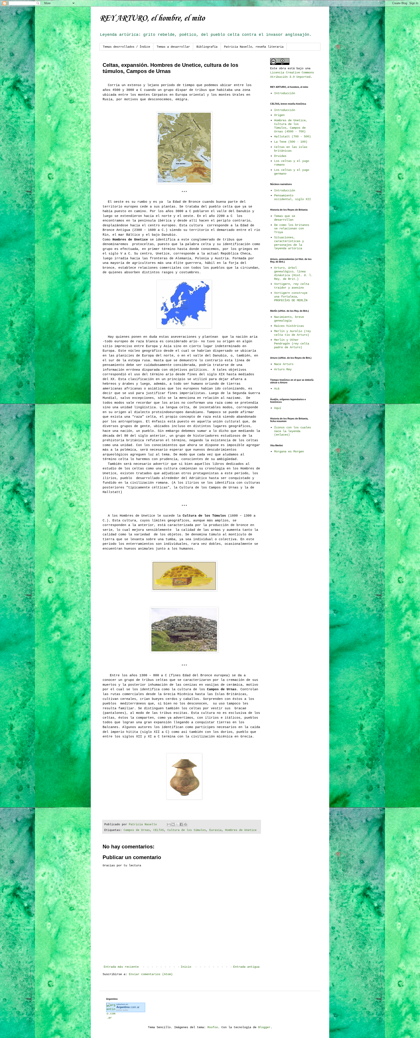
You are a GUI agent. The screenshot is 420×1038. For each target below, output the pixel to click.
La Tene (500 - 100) (290, 142)
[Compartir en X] (177, 824)
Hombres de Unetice (241, 830)
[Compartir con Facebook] (181, 824)
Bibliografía (206, 46)
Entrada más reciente (121, 967)
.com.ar (127, 1007)
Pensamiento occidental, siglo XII (292, 197)
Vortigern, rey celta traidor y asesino (291, 285)
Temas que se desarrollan (284, 217)
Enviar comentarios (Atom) (151, 974)
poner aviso (122, 1010)
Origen (279, 115)
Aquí (277, 408)
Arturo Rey (283, 369)
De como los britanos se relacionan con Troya (291, 228)
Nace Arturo (283, 364)
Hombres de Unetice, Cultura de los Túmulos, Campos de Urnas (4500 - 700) (290, 126)
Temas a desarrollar (173, 46)
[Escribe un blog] (173, 824)
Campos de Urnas (137, 830)
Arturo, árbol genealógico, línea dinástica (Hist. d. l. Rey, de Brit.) (293, 273)
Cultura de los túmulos (186, 830)
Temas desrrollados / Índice (126, 46)
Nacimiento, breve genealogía (289, 318)
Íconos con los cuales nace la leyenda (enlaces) (292, 431)
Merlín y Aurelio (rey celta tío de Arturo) (292, 333)
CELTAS (158, 830)
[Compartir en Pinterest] (185, 824)
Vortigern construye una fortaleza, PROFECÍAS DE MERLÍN (290, 296)
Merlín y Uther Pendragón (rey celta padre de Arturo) (291, 343)
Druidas (280, 156)
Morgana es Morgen (289, 451)
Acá (276, 388)
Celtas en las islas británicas (290, 148)
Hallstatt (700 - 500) (292, 136)
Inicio (186, 967)
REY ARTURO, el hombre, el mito (152, 18)
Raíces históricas (289, 326)
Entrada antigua (246, 967)
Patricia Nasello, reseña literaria (254, 46)
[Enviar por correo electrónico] (169, 824)
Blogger (264, 1027)
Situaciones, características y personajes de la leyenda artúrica (289, 243)
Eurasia (215, 830)
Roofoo (212, 1027)
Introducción (284, 93)
